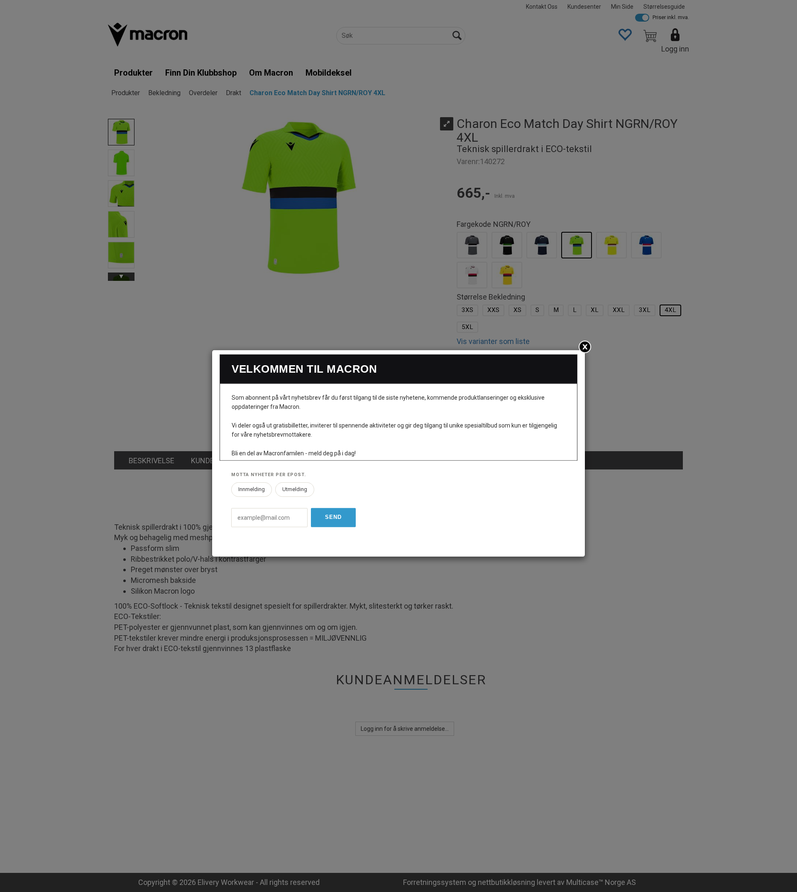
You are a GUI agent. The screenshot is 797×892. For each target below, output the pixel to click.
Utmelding (294, 489)
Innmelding (251, 489)
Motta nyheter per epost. (268, 474)
